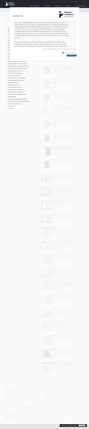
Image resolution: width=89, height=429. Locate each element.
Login (85, 1)
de (55, 1)
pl (57, 1)
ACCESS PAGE (71, 55)
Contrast (64, 1)
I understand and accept (70, 52)
